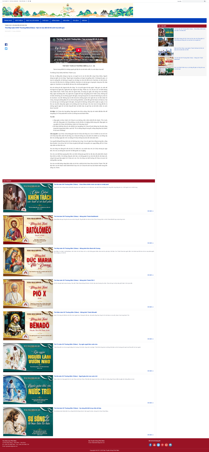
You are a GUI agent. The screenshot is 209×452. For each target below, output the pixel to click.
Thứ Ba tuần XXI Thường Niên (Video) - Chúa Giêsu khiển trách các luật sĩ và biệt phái (81, 184)
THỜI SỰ (45, 20)
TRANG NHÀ (8, 20)
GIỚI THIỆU (19, 20)
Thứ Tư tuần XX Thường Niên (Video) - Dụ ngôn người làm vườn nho (75, 344)
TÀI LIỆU (76, 20)
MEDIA (84, 20)
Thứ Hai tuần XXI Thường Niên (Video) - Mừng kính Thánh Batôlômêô (76, 216)
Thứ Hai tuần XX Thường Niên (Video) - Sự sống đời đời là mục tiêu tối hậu (77, 408)
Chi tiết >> (151, 211)
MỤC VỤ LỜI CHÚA (32, 20)
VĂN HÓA (66, 20)
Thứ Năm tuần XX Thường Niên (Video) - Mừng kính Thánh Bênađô (75, 312)
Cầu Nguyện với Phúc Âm (19, 25)
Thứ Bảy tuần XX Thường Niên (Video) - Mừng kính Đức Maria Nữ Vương (77, 248)
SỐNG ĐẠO (55, 20)
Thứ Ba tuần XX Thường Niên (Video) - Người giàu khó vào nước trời (75, 376)
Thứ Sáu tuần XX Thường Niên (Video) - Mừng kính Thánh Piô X (74, 280)
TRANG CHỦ (8, 25)
